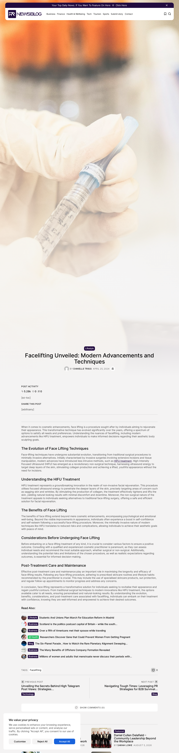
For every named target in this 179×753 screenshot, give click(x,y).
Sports (106, 14)
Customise (20, 741)
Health (34, 637)
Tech (89, 14)
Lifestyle (89, 348)
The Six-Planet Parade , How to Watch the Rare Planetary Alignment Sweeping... (81, 643)
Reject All (42, 741)
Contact (129, 14)
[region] (41, 731)
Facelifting (35, 670)
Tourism (97, 14)
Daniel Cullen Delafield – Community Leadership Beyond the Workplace (135, 738)
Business (50, 14)
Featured (119, 731)
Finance (61, 14)
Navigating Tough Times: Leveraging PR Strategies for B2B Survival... (131, 687)
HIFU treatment (123, 460)
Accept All (64, 741)
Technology (28, 694)
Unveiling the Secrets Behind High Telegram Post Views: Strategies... (50, 687)
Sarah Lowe (124, 745)
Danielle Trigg (82, 369)
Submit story (117, 14)
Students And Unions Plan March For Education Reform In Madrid (76, 617)
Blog (31, 643)
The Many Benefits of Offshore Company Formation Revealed (75, 649)
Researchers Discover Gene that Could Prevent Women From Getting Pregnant (85, 636)
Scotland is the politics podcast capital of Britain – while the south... (78, 624)
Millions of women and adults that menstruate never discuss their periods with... (86, 656)
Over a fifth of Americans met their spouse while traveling (73, 630)
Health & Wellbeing (76, 14)
